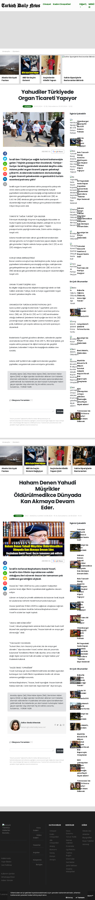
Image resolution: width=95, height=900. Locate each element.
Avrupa (53, 859)
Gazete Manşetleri (70, 870)
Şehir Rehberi (71, 865)
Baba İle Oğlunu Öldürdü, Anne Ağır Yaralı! (81, 295)
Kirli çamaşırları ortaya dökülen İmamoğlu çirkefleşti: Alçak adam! (83, 397)
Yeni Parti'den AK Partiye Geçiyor (82, 269)
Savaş (52, 853)
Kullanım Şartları (8, 873)
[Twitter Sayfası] (6, 843)
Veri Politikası (6, 865)
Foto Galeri (37, 829)
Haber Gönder (7, 880)
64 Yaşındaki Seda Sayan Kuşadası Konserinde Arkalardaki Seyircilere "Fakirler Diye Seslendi (83, 190)
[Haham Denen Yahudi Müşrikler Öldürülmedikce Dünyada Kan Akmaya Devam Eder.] (33, 538)
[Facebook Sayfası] (2, 843)
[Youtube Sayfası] (15, 843)
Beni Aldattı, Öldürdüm (82, 351)
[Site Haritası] (3, 849)
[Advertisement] (47, 30)
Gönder (60, 411)
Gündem (15, 51)
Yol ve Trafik (71, 837)
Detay (70, 897)
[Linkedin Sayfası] (19, 843)
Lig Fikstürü (70, 849)
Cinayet (47, 4)
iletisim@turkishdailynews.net (33, 727)
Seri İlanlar (70, 862)
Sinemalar (70, 859)
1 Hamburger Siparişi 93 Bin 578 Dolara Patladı (83, 126)
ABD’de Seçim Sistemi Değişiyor (81, 142)
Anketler (86, 834)
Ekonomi (53, 849)
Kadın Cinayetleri (62, 4)
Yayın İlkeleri (6, 861)
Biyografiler (87, 837)
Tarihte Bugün (69, 854)
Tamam (80, 897)
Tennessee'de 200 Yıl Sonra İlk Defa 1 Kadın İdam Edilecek (83, 416)
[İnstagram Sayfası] (11, 843)
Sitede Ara (87, 831)
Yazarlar (36, 845)
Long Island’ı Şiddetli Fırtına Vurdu (83, 326)
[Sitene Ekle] (7, 849)
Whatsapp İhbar (8, 877)
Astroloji (86, 844)
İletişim (39, 864)
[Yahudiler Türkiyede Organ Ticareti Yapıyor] (33, 129)
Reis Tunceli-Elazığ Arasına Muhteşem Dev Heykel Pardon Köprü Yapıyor (83, 161)
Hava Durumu (69, 832)
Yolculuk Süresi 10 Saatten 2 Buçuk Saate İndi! (83, 251)
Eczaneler (70, 846)
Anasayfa (6, 51)
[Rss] (24, 843)
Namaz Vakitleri (69, 841)
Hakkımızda (6, 858)
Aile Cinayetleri (54, 841)
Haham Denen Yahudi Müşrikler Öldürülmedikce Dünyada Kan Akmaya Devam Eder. (84, 217)
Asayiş (52, 846)
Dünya (52, 856)
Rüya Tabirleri (88, 841)
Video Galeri (37, 836)
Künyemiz (37, 860)
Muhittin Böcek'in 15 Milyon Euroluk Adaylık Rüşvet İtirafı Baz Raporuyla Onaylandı (83, 371)
